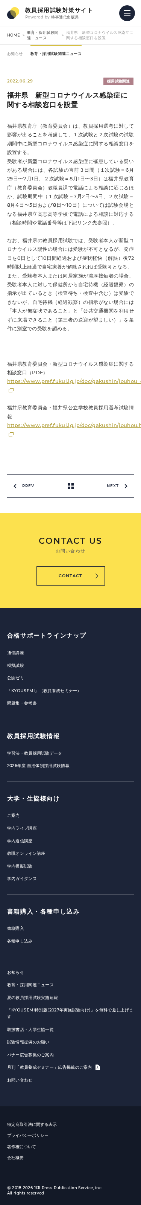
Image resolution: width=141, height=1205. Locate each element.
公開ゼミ (15, 677)
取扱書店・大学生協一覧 (30, 1029)
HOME (13, 35)
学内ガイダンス (22, 878)
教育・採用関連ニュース (30, 984)
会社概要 (15, 1157)
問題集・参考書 (22, 703)
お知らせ (15, 53)
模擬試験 (15, 665)
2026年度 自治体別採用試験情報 (38, 765)
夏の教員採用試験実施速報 (32, 997)
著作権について (21, 1146)
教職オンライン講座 (26, 853)
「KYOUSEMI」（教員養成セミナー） (44, 690)
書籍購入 (15, 928)
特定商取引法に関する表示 (32, 1124)
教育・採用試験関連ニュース (43, 35)
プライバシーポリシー (28, 1135)
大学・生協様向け (33, 798)
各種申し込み (20, 941)
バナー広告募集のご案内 (30, 1054)
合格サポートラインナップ (46, 635)
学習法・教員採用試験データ (34, 753)
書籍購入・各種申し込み (43, 911)
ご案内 (13, 815)
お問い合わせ (20, 1080)
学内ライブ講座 (22, 828)
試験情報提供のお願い (28, 1042)
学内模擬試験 (20, 866)
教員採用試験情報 (33, 736)
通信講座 (15, 652)
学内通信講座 (20, 841)
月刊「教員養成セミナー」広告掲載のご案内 (50, 1067)
